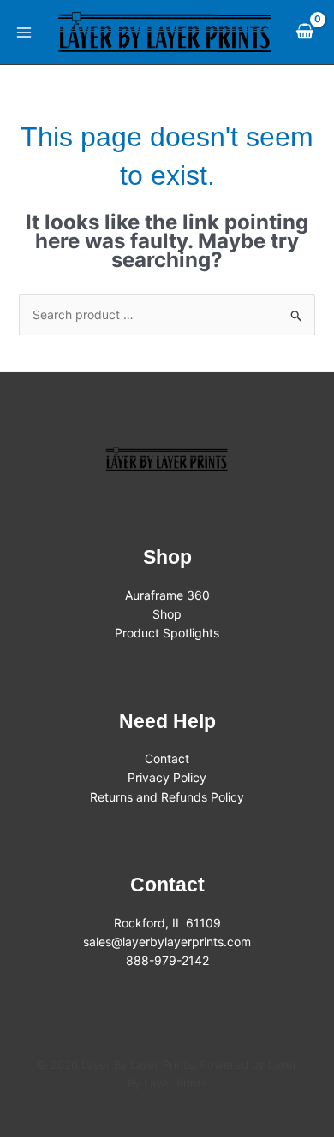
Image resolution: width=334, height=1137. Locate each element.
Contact (167, 758)
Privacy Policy (167, 777)
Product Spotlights (167, 632)
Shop (167, 614)
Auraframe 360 (167, 595)
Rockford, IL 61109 (167, 922)
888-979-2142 (167, 960)
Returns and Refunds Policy (167, 797)
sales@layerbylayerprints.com (167, 941)
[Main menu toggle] (24, 32)
